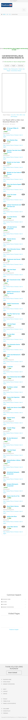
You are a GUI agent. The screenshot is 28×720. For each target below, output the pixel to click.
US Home (4, 601)
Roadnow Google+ (14, 629)
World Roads (6, 681)
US (7, 14)
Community (20, 65)
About (4, 689)
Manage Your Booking (8, 607)
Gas (10, 69)
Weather (5, 69)
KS (9, 14)
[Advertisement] (14, 32)
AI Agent (13, 65)
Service (5, 693)
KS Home (4, 604)
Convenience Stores (16, 70)
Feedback (5, 713)
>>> (14, 49)
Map (4, 135)
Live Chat (7, 65)
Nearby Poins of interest (12, 135)
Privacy (5, 698)
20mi (21, 115)
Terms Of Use (6, 701)
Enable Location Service (9, 703)
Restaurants (14, 69)
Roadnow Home (6, 599)
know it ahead (12, 672)
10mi (17, 115)
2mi (14, 115)
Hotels (20, 69)
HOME (4, 14)
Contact (5, 691)
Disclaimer (6, 708)
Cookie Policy (6, 711)
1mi (12, 115)
